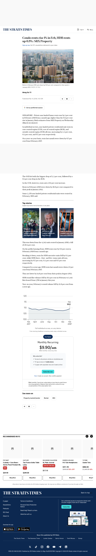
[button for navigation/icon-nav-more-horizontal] (72, 99)
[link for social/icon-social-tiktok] (36, 546)
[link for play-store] (23, 529)
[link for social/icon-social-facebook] (48, 546)
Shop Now (12, 478)
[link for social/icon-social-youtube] (54, 546)
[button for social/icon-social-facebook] (67, 99)
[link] (17, 29)
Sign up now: (26, 45)
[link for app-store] (9, 529)
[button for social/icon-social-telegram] (62, 99)
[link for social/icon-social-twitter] (30, 546)
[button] (80, 29)
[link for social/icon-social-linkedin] (66, 546)
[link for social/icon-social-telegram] (60, 546)
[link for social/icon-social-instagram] (42, 546)
